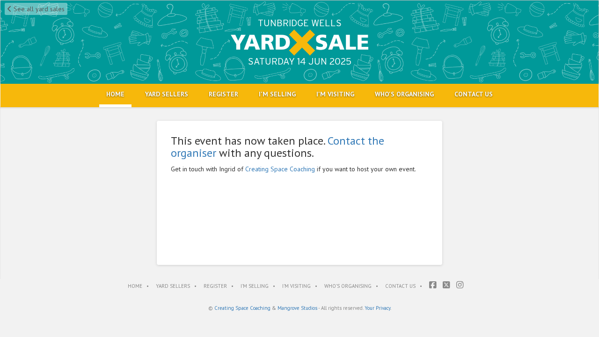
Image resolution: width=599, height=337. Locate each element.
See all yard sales (38, 9)
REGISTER (223, 94)
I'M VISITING (335, 94)
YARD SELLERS (166, 94)
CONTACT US (473, 94)
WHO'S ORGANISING (404, 94)
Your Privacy (377, 308)
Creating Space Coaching (280, 169)
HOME (115, 94)
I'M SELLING (277, 94)
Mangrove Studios (297, 308)
